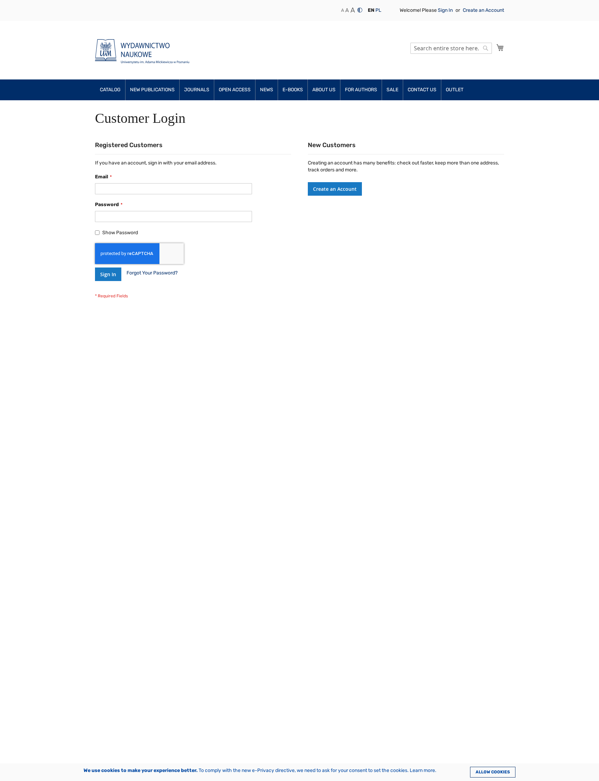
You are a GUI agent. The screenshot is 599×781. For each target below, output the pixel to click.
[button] (371, 10)
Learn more (422, 770)
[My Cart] (500, 47)
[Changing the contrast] (359, 10)
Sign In (446, 10)
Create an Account (483, 10)
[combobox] (451, 48)
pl (378, 10)
